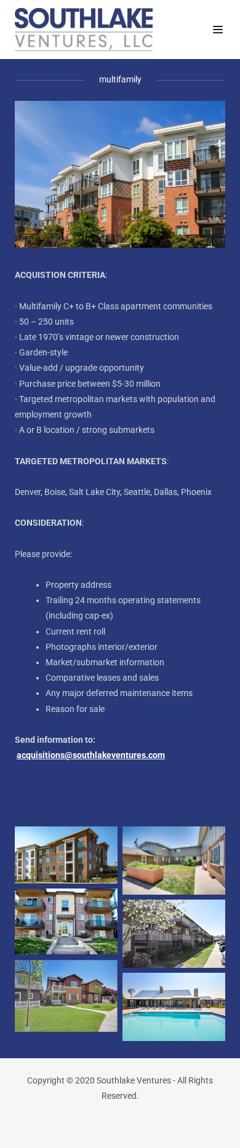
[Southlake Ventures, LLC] (93, 29)
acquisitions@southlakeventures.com (91, 755)
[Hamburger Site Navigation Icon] (217, 29)
